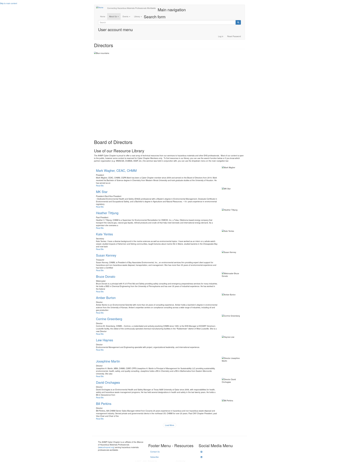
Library (137, 16)
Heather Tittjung (107, 212)
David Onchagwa (108, 382)
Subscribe (154, 457)
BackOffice (166, 461)
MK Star (102, 191)
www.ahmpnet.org (106, 447)
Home (102, 16)
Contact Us (155, 451)
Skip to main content (8, 3)
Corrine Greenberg (109, 318)
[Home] (100, 7)
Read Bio (100, 185)
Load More (169, 425)
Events (126, 16)
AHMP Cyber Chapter (195, 461)
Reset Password (234, 36)
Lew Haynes (104, 340)
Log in (220, 36)
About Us (113, 16)
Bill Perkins (103, 403)
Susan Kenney (106, 255)
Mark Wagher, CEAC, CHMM (116, 170)
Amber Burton (106, 297)
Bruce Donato (105, 276)
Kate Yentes (104, 234)
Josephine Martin (108, 361)
